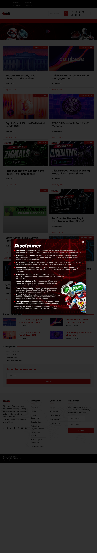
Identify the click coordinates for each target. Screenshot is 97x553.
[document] (48, 276)
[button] (83, 242)
